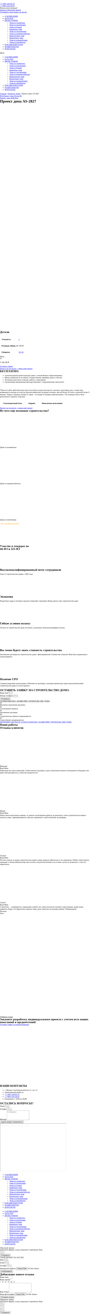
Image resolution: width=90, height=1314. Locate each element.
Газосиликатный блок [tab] (12, 403)
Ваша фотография (7, 1294)
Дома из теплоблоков (17, 31)
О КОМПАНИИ (11, 16)
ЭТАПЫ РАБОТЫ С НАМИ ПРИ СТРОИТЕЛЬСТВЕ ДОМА (25, 701)
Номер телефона (7, 696)
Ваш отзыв (4, 1292)
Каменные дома (15, 29)
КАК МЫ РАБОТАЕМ (14, 45)
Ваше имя (4, 693)
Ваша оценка (5, 1280)
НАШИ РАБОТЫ (12, 47)
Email (2, 1263)
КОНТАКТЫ (10, 49)
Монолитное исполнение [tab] (52, 403)
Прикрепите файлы (8, 1268)
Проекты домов (14, 94)
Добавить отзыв (6, 1017)
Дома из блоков (15, 27)
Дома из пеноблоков (17, 25)
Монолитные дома (16, 36)
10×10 (21, 352)
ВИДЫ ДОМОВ (11, 21)
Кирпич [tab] (31, 403)
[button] (7, 4)
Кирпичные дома (16, 38)
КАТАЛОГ (9, 18)
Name (2, 1106)
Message (3, 1119)
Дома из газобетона (17, 23)
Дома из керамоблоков (18, 40)
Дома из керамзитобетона (19, 34)
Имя (2, 1260)
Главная (3, 94)
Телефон (3, 1109)
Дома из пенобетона (17, 42)
